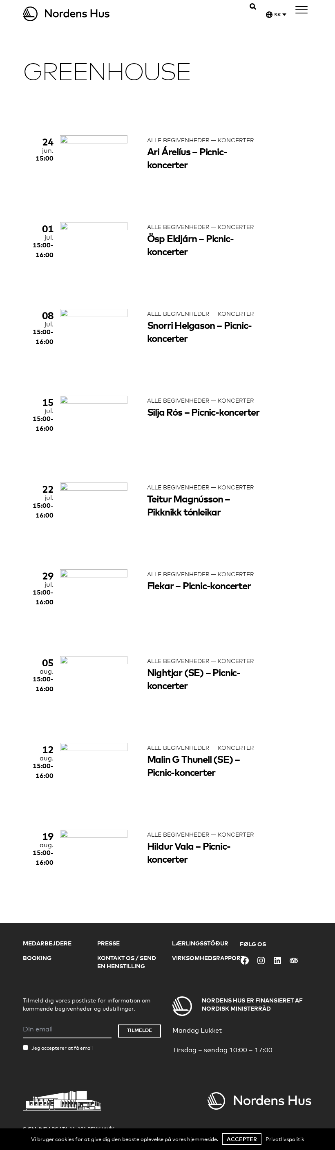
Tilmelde (139, 1030)
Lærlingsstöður (200, 943)
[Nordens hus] (95, 14)
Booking (37, 957)
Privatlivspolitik (285, 1139)
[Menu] (301, 11)
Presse (108, 943)
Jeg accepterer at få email (62, 1048)
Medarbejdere (47, 943)
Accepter (242, 1139)
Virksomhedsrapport (208, 957)
